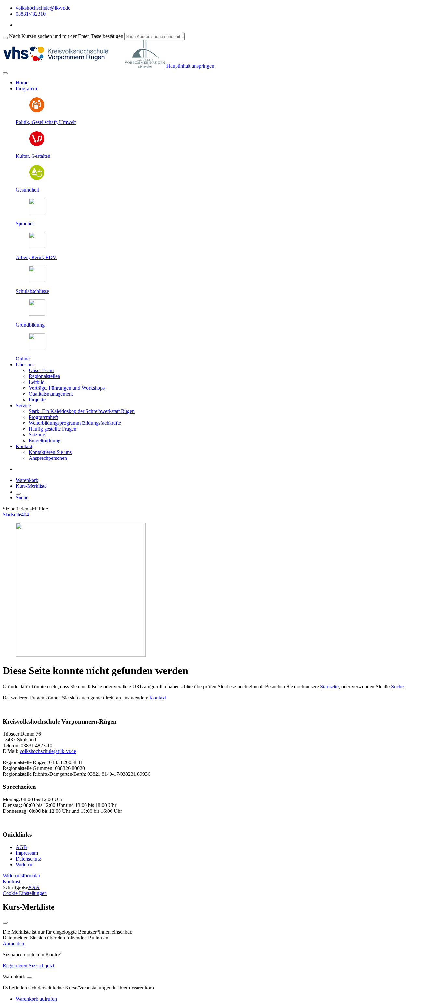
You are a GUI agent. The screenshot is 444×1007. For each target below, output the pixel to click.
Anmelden (13, 943)
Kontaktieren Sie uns (50, 452)
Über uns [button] (25, 364)
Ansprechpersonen (48, 458)
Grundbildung (30, 325)
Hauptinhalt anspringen (189, 66)
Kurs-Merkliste (31, 486)
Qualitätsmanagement (51, 394)
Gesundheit (27, 190)
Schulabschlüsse (32, 291)
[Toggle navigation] (5, 73)
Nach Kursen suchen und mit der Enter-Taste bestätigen (66, 36)
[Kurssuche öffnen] (18, 494)
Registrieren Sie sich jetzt (28, 965)
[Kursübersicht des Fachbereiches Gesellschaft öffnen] (37, 111)
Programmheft (43, 417)
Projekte (37, 399)
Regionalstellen (44, 376)
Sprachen (25, 223)
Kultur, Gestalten (33, 156)
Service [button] (23, 405)
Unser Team (41, 370)
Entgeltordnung (44, 440)
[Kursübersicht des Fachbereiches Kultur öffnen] (37, 145)
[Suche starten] (5, 38)
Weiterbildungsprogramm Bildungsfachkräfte (75, 423)
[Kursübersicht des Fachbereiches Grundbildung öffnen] (37, 314)
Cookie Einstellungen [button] (25, 893)
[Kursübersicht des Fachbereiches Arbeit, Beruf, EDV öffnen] (37, 246)
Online (23, 358)
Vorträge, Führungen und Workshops (67, 388)
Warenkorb (27, 480)
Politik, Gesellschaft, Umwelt (46, 122)
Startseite (12, 514)
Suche (22, 497)
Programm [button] (26, 88)
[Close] (29, 978)
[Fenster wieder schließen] (5, 923)
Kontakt (158, 697)
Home (22, 82)
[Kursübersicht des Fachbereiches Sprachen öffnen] (37, 212)
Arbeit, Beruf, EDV (36, 257)
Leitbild (37, 382)
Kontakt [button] (24, 446)
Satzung (37, 434)
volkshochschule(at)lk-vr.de (48, 751)
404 (25, 514)
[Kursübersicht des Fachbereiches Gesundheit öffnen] (37, 179)
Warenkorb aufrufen (36, 998)
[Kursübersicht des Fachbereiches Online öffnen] (37, 347)
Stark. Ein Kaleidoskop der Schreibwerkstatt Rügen (82, 411)
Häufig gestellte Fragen (52, 429)
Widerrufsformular (21, 875)
